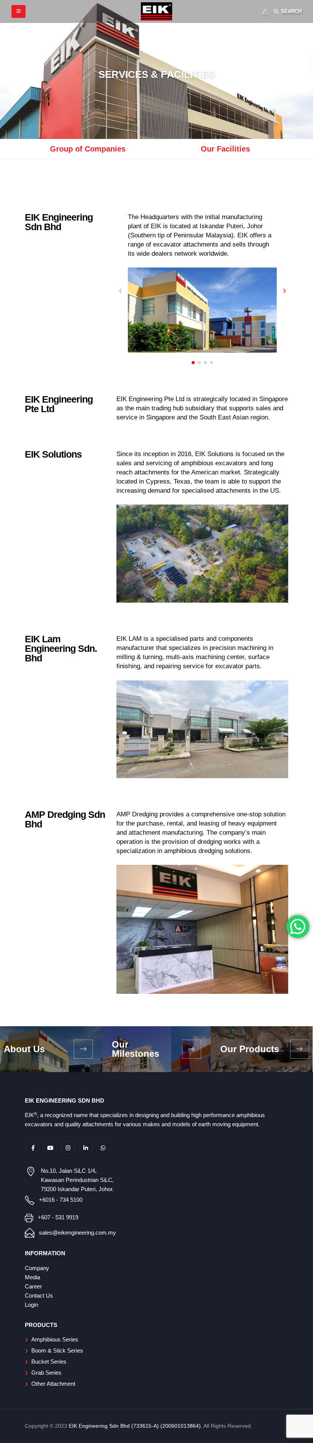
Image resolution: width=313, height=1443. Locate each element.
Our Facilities (225, 149)
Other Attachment (53, 1383)
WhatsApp (103, 1147)
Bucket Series (48, 1361)
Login (31, 1304)
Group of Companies (88, 149)
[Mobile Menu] (18, 11)
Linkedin (85, 1147)
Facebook (33, 1147)
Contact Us (39, 1295)
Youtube (50, 1147)
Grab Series (46, 1372)
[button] (193, 362)
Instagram (68, 1147)
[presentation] (120, 290)
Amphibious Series (54, 1339)
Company (37, 1268)
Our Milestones (135, 1049)
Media (32, 1277)
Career (33, 1286)
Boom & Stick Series (57, 1350)
